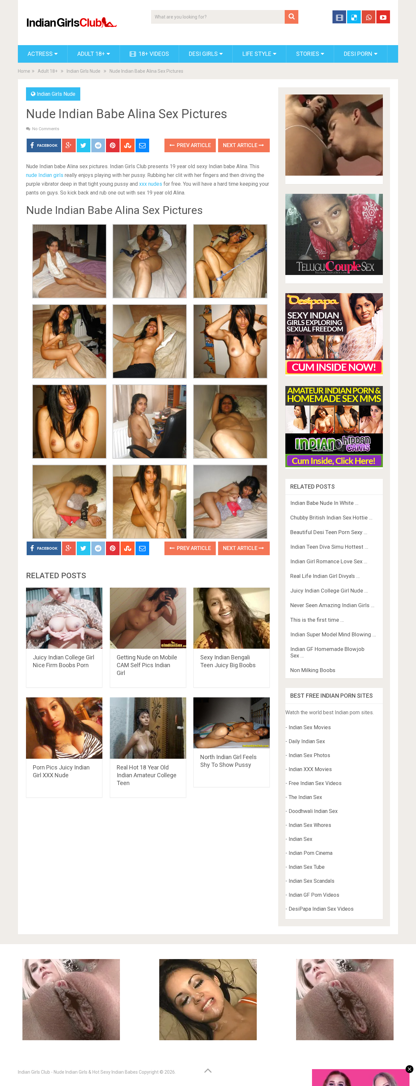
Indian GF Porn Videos (314, 895)
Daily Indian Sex (307, 741)
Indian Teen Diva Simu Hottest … (329, 546)
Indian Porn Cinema (310, 853)
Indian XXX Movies (310, 769)
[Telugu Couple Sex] (334, 273)
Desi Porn (358, 53)
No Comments (45, 128)
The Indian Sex (305, 797)
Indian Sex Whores (310, 825)
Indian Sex (300, 839)
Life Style (256, 53)
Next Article (241, 145)
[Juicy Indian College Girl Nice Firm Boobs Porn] (64, 618)
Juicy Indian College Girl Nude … (329, 590)
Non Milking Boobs (312, 670)
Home (24, 71)
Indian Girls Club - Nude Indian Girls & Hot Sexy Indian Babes (78, 1072)
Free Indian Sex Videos (315, 783)
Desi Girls (203, 53)
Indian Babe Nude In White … (324, 503)
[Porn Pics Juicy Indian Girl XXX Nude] (64, 728)
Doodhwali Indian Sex (313, 811)
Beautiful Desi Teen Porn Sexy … (328, 532)
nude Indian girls (44, 175)
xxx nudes (150, 184)
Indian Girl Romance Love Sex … (328, 561)
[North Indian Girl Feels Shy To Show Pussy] (231, 722)
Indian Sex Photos (309, 755)
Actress (40, 53)
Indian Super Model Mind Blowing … (333, 634)
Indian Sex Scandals (311, 881)
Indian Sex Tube (307, 867)
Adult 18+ (91, 53)
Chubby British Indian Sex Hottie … (331, 517)
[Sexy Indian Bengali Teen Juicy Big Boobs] (231, 618)
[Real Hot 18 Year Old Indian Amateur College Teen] (148, 728)
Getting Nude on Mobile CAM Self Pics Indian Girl (147, 665)
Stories (307, 53)
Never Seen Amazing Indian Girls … (332, 605)
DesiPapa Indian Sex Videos (321, 909)
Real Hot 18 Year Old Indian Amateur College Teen (146, 775)
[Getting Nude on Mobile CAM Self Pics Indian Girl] (148, 618)
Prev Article (193, 145)
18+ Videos (153, 53)
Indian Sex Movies (310, 727)
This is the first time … (317, 620)
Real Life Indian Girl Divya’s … (325, 576)
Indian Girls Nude (83, 71)
